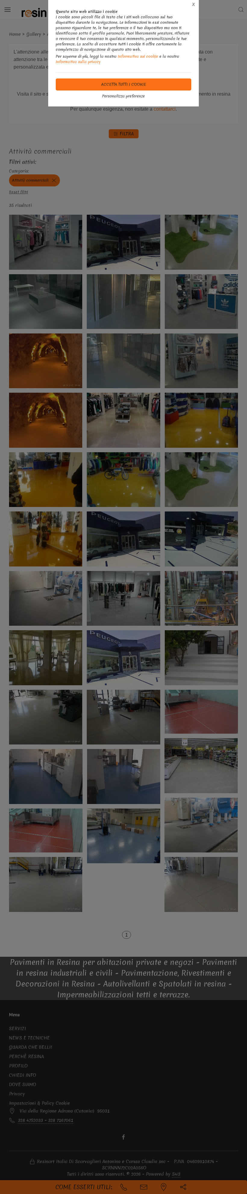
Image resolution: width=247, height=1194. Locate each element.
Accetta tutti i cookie (123, 84)
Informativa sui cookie (138, 56)
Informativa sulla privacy (78, 61)
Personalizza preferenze (123, 96)
